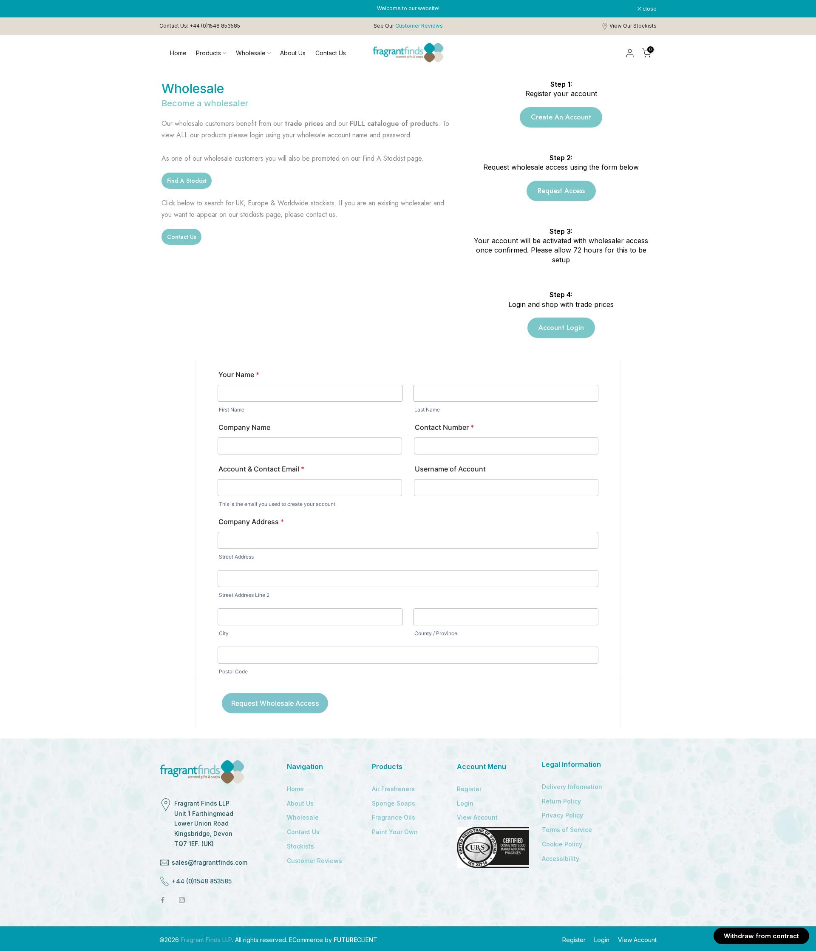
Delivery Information (572, 786)
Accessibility (560, 858)
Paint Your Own (395, 831)
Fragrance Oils (393, 817)
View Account (477, 817)
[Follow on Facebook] (162, 900)
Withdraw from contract (761, 936)
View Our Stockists (633, 26)
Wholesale (251, 53)
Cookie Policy (562, 844)
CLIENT (355, 939)
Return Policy (561, 801)
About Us (293, 53)
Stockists (300, 846)
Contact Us (330, 53)
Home (178, 53)
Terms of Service (567, 829)
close (170, 8)
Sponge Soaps (393, 803)
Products (208, 53)
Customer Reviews (314, 860)
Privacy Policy (562, 815)
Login (465, 803)
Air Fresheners (393, 788)
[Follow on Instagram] (182, 900)
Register (469, 788)
